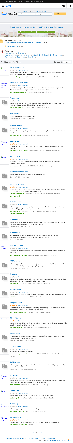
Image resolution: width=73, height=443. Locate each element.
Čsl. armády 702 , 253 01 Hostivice (33, 283)
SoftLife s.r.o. (15, 362)
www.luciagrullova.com (18, 255)
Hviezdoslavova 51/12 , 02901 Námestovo (39, 77)
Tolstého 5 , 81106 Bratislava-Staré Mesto (22, 340)
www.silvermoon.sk (17, 194)
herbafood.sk (15, 385)
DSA (25, 438)
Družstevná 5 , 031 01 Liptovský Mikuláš (22, 118)
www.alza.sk (14, 166)
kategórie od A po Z (42, 11)
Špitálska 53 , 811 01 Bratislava (19, 177)
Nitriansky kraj (46, 55)
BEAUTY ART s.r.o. (16, 246)
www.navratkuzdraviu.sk (19, 150)
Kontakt (41, 438)
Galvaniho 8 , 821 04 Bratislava (37, 92)
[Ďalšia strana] (48, 432)
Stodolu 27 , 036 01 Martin (36, 312)
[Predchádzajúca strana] (25, 432)
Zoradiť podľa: (58, 62)
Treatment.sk (15, 98)
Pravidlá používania (33, 438)
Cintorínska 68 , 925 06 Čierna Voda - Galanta (34, 398)
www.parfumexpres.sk (18, 92)
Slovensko (21, 53)
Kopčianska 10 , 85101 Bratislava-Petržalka (23, 369)
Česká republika (9, 53)
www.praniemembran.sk (18, 312)
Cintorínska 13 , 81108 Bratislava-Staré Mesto (39, 193)
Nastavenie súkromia (49, 438)
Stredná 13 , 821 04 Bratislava (34, 107)
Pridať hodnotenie (23, 70)
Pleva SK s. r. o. (15, 318)
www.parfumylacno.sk (18, 77)
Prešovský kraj (57, 55)
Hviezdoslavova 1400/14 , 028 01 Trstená (41, 150)
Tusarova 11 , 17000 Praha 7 (30, 297)
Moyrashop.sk (15, 404)
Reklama (9, 438)
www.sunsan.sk (15, 135)
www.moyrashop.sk (17, 411)
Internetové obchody (13, 46)
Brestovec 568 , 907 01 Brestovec (31, 384)
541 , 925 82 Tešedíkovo (32, 411)
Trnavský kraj (21, 57)
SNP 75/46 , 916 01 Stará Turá (19, 268)
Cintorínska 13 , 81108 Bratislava (20, 226)
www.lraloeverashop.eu (18, 424)
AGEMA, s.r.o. (15, 261)
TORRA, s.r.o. (15, 390)
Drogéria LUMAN (16, 303)
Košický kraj (36, 55)
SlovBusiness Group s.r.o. (19, 172)
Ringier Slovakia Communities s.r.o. (56, 440)
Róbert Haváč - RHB (17, 184)
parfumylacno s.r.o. (17, 67)
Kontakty (56, 77)
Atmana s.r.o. (15, 141)
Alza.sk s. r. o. (15, 156)
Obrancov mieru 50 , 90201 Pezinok (38, 255)
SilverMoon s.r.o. (16, 219)
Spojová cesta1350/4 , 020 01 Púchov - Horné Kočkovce (45, 354)
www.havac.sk (15, 196)
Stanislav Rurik (15, 417)
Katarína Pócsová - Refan (19, 83)
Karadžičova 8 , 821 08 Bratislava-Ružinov (32, 166)
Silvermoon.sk (15, 202)
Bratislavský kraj (24, 55)
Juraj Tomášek (15, 346)
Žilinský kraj (31, 57)
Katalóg (4, 438)
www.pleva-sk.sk (16, 327)
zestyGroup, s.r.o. (16, 113)
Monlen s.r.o (14, 375)
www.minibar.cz (15, 283)
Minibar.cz (13, 274)
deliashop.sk (14, 398)
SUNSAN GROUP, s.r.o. (18, 126)
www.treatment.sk (16, 107)
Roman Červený (15, 289)
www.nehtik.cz (15, 297)
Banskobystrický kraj (11, 55)
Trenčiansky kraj (9, 57)
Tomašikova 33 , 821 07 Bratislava (33, 135)
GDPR (21, 438)
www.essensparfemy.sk (18, 354)
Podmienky (16, 438)
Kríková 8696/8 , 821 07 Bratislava (34, 327)
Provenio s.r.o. (15, 333)
